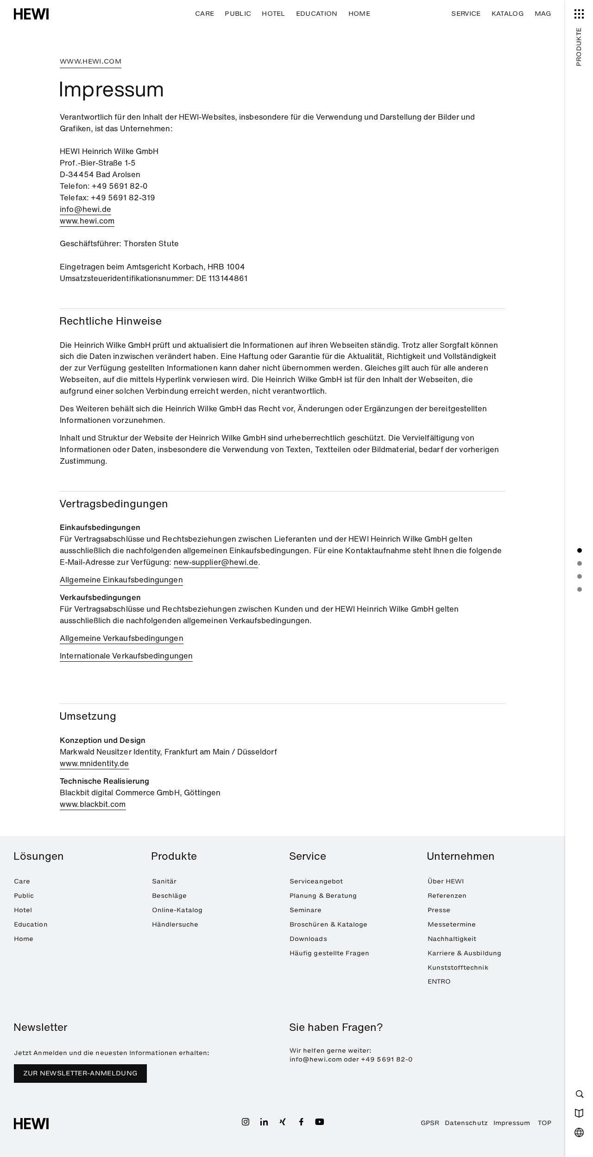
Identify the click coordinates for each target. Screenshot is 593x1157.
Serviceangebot (316, 881)
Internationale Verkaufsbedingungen (126, 655)
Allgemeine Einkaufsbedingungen (121, 579)
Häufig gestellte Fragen (329, 953)
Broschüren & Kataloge (328, 924)
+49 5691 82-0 (387, 1059)
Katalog (508, 13)
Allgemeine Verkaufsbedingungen (121, 638)
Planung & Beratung (323, 895)
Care (204, 13)
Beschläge (169, 895)
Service (465, 13)
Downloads (308, 938)
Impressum (511, 1123)
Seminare (306, 910)
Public (238, 13)
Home (359, 13)
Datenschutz (466, 1123)
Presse (439, 910)
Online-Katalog (177, 910)
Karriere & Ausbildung (464, 953)
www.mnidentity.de (94, 763)
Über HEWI (446, 881)
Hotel (273, 13)
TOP (544, 1123)
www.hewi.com (87, 220)
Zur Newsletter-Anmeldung (80, 1073)
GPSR (430, 1123)
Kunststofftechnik (458, 967)
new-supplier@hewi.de (216, 562)
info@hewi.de (85, 209)
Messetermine (452, 924)
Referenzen (447, 895)
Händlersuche (175, 924)
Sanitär (164, 881)
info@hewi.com (316, 1059)
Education (317, 13)
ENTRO (439, 981)
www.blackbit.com (93, 804)
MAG (543, 13)
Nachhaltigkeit (452, 938)
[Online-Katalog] (579, 1113)
